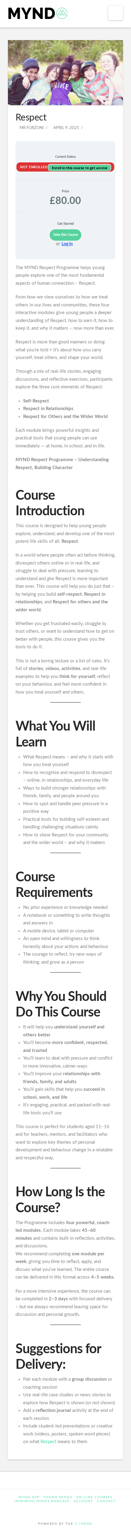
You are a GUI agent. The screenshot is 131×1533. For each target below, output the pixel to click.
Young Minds (58, 1497)
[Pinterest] (69, 1509)
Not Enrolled (34, 167)
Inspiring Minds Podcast (42, 1501)
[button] (115, 13)
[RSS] (85, 1509)
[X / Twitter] (53, 1509)
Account (83, 1501)
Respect (48, 1441)
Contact (106, 1501)
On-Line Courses (94, 1497)
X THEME (84, 1523)
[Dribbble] (77, 1509)
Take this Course (65, 234)
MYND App (29, 1497)
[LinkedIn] (61, 1509)
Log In (67, 244)
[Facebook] (46, 1509)
